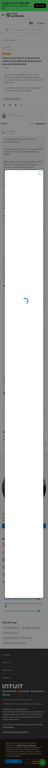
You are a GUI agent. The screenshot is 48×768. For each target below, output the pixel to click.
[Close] (40, 173)
